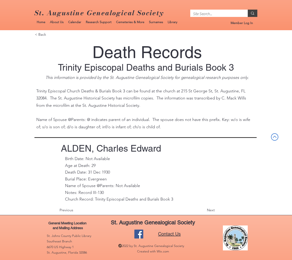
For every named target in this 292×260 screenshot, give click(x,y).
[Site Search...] (252, 13)
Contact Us (169, 234)
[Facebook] (138, 234)
